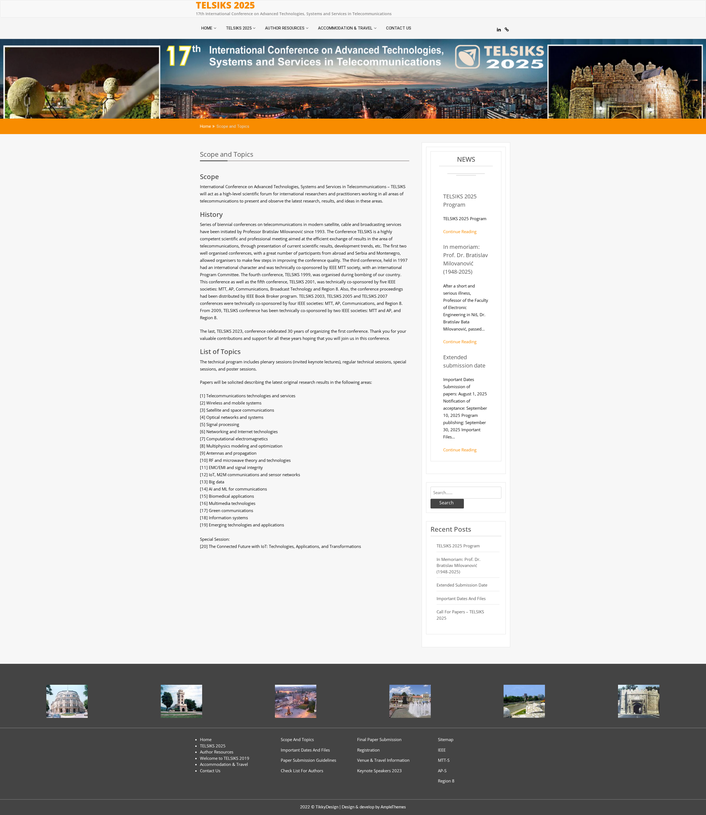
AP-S (442, 770)
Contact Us (398, 28)
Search (446, 503)
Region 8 (446, 781)
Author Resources (284, 28)
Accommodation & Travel (345, 28)
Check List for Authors (302, 770)
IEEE (442, 750)
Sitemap (445, 739)
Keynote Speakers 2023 (379, 770)
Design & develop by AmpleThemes (374, 807)
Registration (368, 750)
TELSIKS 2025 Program (458, 545)
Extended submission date (462, 585)
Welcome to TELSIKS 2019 (224, 758)
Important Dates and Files (461, 598)
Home (206, 28)
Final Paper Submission (379, 739)
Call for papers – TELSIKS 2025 (460, 615)
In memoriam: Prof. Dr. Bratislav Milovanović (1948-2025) (458, 565)
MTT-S (444, 760)
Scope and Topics (226, 154)
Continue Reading (460, 231)
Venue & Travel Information (383, 760)
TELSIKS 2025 (225, 5)
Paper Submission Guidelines (308, 760)
